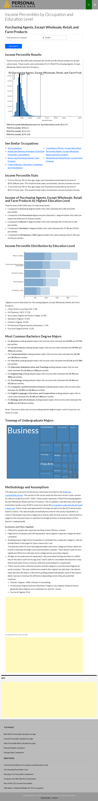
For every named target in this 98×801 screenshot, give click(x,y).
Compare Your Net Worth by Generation (20, 779)
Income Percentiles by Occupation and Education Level (26, 765)
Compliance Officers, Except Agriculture (63, 148)
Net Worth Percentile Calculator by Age (20, 734)
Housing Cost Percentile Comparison (18, 774)
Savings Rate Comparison (14, 752)
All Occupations (15, 148)
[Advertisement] (44, 615)
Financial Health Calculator (14, 748)
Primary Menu (95, 4)
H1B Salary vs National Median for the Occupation (24, 788)
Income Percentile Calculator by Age (18, 739)
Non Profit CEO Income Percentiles (18, 783)
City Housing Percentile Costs (16, 769)
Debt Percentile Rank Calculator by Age (19, 743)
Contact (54, 798)
